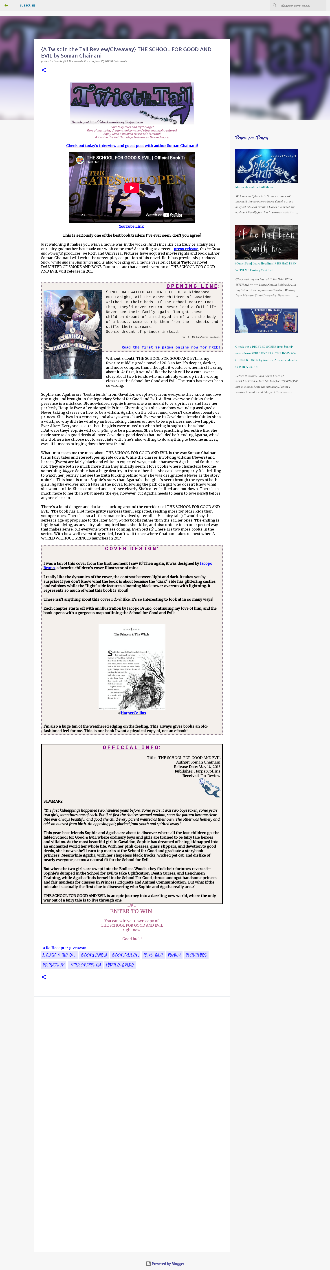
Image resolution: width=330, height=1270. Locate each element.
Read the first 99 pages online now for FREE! (171, 348)
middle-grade (120, 965)
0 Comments (119, 61)
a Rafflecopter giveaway (64, 948)
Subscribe (27, 5)
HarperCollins (133, 713)
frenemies (196, 955)
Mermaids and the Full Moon (254, 187)
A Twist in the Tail (59, 955)
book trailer (125, 955)
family (174, 955)
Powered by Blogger (167, 1264)
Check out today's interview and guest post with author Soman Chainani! (132, 145)
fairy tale (153, 955)
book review (94, 955)
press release (186, 248)
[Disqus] (132, 1064)
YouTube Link (131, 226)
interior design (85, 965)
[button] (43, 70)
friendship (53, 965)
